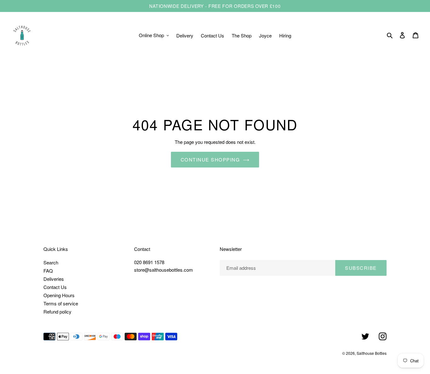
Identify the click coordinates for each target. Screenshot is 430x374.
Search (50, 262)
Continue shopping (210, 159)
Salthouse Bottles (372, 353)
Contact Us (55, 287)
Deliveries (53, 278)
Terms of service (60, 303)
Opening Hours (59, 295)
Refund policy (57, 311)
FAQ (48, 270)
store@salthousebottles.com (163, 269)
